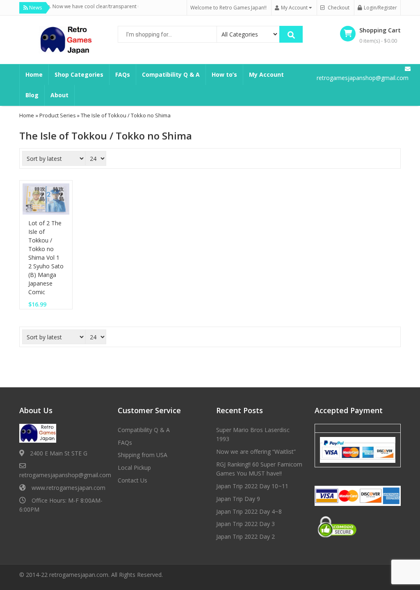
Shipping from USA (142, 455)
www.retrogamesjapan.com (68, 488)
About (59, 95)
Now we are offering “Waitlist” (256, 451)
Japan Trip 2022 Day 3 (245, 524)
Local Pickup (134, 467)
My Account (266, 74)
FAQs (122, 74)
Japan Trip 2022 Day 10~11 (252, 486)
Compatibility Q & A (171, 74)
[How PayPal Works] (357, 449)
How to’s (224, 74)
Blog (32, 95)
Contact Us (132, 480)
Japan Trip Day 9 (238, 499)
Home (34, 74)
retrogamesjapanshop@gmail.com (65, 475)
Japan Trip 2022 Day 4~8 (249, 511)
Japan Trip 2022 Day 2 (245, 536)
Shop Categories (79, 74)
